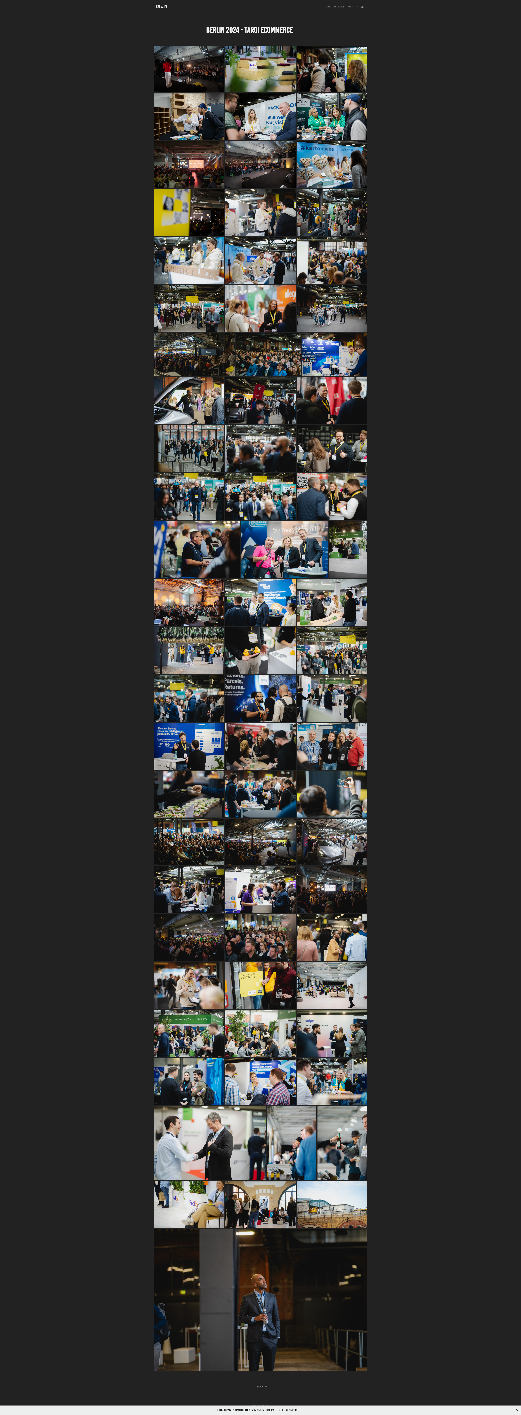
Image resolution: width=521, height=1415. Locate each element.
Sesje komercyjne (338, 7)
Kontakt (350, 7)
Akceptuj (280, 1410)
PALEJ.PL (161, 6)
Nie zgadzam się (292, 1410)
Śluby (328, 7)
